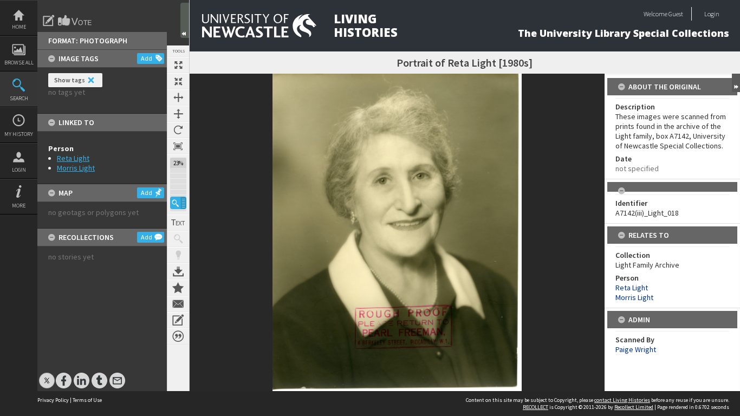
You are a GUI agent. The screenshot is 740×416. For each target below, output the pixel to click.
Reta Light (73, 158)
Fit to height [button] (178, 114)
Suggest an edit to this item (49, 21)
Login (19, 169)
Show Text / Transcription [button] (178, 222)
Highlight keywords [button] (178, 255)
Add (146, 58)
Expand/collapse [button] (736, 83)
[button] (178, 203)
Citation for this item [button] (178, 336)
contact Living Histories (622, 400)
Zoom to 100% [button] (178, 146)
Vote (75, 21)
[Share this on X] (47, 375)
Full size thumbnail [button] (178, 65)
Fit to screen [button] (178, 81)
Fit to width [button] (178, 97)
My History (18, 134)
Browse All (19, 62)
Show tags (69, 80)
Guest (675, 14)
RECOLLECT (535, 407)
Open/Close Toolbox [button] (184, 20)
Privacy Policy (53, 400)
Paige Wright (635, 349)
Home (19, 26)
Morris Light (76, 168)
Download (178, 271)
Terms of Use (87, 400)
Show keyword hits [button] (178, 239)
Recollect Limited (633, 407)
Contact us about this (178, 304)
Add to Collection (178, 288)
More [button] (18, 205)
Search (19, 98)
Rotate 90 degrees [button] (178, 130)
